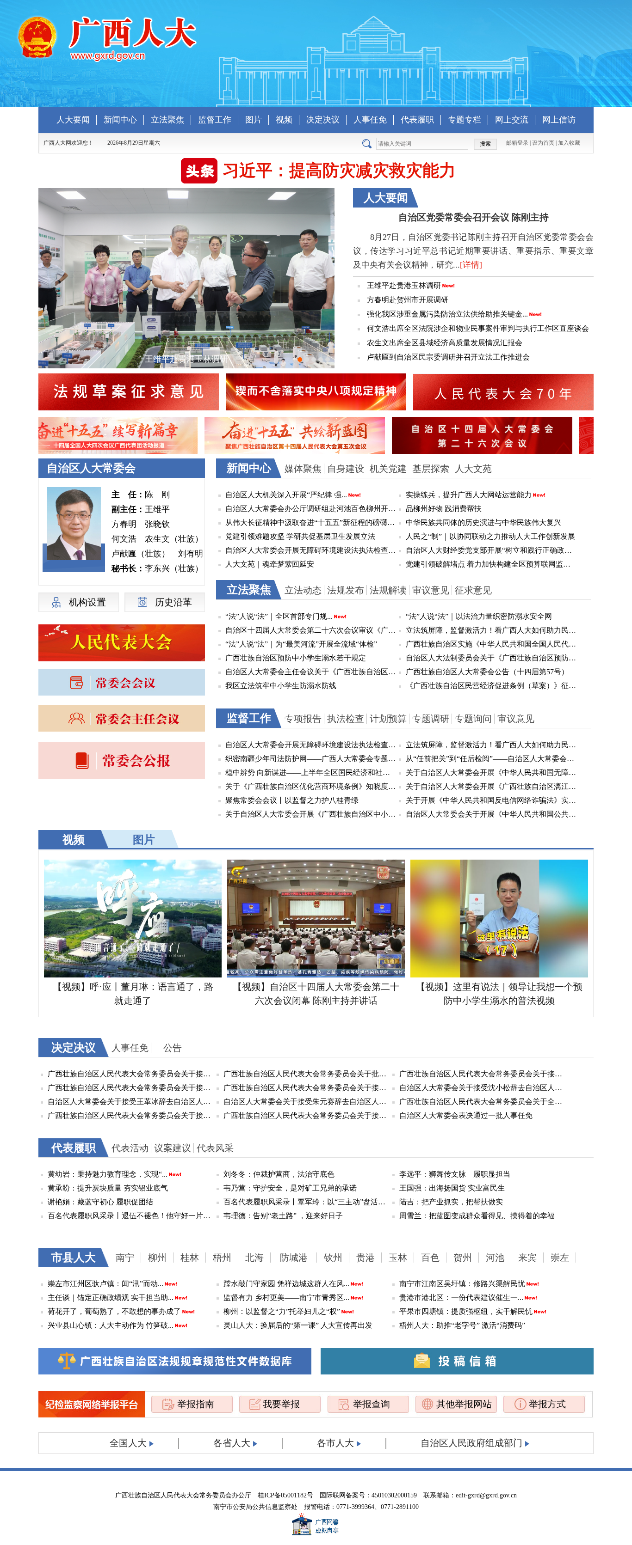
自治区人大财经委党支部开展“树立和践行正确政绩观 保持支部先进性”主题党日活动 (491, 550)
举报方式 (547, 1404)
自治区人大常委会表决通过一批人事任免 (466, 1115)
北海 (254, 1257)
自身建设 (345, 469)
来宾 (527, 1257)
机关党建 (388, 469)
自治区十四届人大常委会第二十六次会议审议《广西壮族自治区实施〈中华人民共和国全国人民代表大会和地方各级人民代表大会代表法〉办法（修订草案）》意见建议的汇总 (311, 630)
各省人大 (231, 1443)
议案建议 (172, 1148)
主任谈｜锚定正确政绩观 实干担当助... (110, 1297)
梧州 (222, 1257)
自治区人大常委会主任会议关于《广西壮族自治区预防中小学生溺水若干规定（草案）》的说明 (311, 672)
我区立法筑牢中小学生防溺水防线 (280, 686)
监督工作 (214, 119)
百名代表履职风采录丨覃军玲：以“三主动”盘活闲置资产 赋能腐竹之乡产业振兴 (306, 1202)
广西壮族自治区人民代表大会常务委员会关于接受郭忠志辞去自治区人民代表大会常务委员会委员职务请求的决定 (482, 1074)
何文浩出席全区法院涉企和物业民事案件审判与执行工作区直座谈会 (478, 328)
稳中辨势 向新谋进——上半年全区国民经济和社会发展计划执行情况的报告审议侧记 (311, 772)
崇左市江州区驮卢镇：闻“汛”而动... (105, 1284)
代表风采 (215, 1148)
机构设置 (87, 602)
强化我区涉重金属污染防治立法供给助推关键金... (447, 314)
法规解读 (388, 590)
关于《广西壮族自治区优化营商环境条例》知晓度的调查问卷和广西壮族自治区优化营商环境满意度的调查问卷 (311, 786)
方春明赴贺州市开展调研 (407, 300)
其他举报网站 (464, 1404)
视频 (284, 119)
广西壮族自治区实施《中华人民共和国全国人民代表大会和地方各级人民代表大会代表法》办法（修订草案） (491, 644)
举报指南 (195, 1404)
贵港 (365, 1257)
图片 (253, 119)
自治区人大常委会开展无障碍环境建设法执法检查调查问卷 (311, 550)
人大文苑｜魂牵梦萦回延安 (269, 564)
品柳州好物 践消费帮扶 (444, 509)
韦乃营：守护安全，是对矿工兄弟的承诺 (290, 1188)
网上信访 (559, 119)
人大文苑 (473, 469)
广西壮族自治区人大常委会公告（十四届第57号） (487, 672)
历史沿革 (173, 602)
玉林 (398, 1257)
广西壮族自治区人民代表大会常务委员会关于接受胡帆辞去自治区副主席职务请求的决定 (131, 1088)
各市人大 (335, 1443)
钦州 (333, 1257)
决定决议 (323, 119)
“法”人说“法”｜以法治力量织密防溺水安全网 (479, 616)
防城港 (294, 1257)
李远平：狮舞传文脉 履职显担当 (454, 1174)
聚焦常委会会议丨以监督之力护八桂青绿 (292, 800)
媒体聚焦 (303, 469)
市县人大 (73, 1258)
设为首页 (543, 143)
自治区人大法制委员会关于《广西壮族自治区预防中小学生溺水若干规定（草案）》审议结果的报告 (491, 658)
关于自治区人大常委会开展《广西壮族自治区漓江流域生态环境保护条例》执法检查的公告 (491, 786)
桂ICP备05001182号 (285, 1495)
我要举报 (281, 1404)
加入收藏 (569, 143)
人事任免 (370, 119)
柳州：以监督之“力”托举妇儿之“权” (281, 1311)
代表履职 (417, 119)
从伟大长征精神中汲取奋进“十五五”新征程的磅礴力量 (311, 522)
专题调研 (430, 719)
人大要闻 (73, 119)
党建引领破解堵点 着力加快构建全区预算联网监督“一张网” (491, 564)
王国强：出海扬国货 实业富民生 (452, 1188)
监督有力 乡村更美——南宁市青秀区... (286, 1297)
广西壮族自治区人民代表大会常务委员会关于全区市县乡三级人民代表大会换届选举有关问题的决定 (482, 1101)
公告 (172, 1048)
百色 (430, 1257)
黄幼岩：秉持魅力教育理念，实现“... (107, 1174)
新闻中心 (120, 119)
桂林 (189, 1257)
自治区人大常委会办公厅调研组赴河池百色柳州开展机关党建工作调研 (311, 509)
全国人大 (128, 1443)
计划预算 (388, 719)
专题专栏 (464, 119)
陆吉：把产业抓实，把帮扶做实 (451, 1202)
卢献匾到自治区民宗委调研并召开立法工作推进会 (448, 357)
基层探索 (430, 469)
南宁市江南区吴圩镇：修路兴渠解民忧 (462, 1284)
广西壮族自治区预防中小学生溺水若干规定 (295, 658)
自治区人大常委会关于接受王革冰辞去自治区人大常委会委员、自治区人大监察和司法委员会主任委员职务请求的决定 (131, 1101)
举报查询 (371, 1404)
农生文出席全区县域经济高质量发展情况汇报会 (444, 343)
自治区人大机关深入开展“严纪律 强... (286, 495)
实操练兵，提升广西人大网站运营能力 (469, 495)
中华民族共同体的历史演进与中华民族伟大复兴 (483, 522)
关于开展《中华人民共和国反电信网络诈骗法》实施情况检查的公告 (491, 800)
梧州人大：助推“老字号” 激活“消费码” (462, 1325)
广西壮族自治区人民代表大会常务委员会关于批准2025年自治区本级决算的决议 (306, 1074)
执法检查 (345, 719)
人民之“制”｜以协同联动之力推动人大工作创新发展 (490, 536)
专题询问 (473, 719)
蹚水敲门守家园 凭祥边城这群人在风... (286, 1284)
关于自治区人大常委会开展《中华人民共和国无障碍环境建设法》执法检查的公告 (491, 772)
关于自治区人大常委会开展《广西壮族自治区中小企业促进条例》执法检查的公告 (311, 814)
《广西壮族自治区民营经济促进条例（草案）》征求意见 (491, 686)
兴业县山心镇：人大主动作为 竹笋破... (110, 1325)
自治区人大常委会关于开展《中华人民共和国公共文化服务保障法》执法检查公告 (491, 814)
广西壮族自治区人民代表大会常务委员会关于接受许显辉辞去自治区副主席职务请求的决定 (306, 1088)
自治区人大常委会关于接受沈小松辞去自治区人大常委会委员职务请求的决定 (482, 1088)
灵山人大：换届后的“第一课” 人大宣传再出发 (297, 1325)
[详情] (471, 264)
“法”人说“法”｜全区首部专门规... (279, 616)
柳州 (157, 1257)
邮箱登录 (517, 143)
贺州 (462, 1257)
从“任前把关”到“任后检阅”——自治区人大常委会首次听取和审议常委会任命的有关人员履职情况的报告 (491, 759)
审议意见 (430, 590)
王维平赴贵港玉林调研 (404, 285)
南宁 (125, 1257)
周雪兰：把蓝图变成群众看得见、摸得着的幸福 (477, 1216)
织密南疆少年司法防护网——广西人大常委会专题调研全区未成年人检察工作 (311, 759)
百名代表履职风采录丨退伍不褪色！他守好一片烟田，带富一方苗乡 (131, 1216)
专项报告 (303, 719)
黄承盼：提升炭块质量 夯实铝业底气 (108, 1188)
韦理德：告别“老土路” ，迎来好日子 (283, 1216)
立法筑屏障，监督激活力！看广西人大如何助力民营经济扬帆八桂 (491, 630)
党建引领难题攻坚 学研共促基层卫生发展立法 (300, 536)
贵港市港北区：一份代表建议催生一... (461, 1297)
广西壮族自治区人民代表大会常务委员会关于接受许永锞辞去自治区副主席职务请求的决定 (306, 1115)
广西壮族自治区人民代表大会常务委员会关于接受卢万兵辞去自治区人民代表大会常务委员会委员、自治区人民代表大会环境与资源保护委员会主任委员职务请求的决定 (131, 1074)
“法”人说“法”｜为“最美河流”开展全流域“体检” (301, 644)
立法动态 (303, 590)
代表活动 (130, 1148)
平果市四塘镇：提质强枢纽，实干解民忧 (466, 1311)
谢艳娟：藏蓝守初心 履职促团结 (100, 1202)
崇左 (560, 1257)
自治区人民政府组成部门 (471, 1443)
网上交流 (511, 119)
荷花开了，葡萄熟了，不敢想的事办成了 (114, 1311)
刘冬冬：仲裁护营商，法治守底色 (279, 1174)
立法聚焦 (167, 119)
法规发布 (345, 590)
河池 (495, 1257)
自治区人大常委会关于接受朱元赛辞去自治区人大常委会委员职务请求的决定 (306, 1101)
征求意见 (473, 590)
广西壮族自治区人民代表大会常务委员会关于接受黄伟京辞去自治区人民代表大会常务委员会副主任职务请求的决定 (131, 1115)
